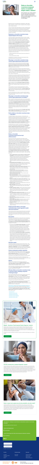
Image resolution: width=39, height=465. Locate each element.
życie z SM (28, 287)
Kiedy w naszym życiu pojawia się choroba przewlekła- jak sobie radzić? (19, 403)
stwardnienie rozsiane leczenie (13, 294)
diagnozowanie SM (11, 291)
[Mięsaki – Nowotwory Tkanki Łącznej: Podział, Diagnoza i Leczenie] (19, 312)
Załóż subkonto (7, 446)
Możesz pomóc (7, 443)
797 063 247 (7, 435)
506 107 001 (7, 430)
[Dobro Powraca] (19, 1)
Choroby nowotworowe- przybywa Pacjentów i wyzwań (15, 364)
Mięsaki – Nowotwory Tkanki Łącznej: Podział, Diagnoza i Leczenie (18, 325)
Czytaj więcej (7, 336)
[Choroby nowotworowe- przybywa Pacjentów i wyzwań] (19, 351)
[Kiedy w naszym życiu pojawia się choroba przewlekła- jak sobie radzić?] (19, 390)
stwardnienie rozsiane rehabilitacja (14, 295)
